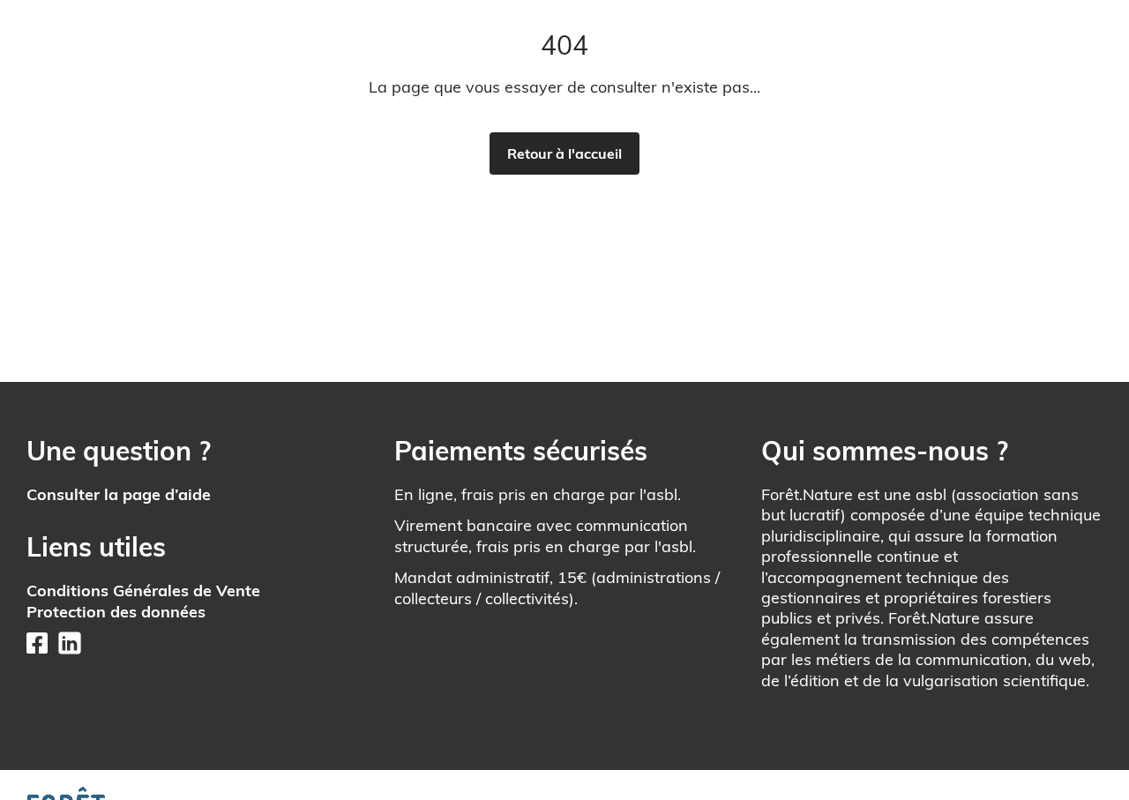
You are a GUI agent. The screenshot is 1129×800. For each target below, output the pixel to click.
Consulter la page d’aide (118, 494)
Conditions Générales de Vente (143, 590)
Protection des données (116, 612)
